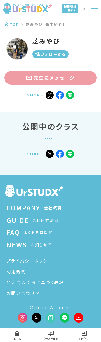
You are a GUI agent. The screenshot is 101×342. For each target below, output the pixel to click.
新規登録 (70, 8)
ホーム (17, 339)
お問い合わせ (20, 293)
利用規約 (16, 271)
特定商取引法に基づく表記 (35, 282)
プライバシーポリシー (29, 260)
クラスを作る (50, 339)
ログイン (84, 339)
